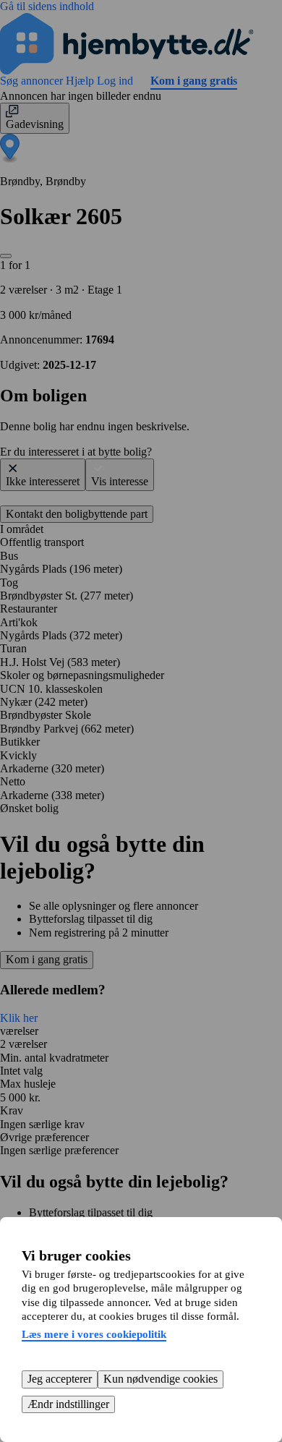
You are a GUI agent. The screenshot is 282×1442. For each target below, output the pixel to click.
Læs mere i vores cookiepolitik (94, 1334)
